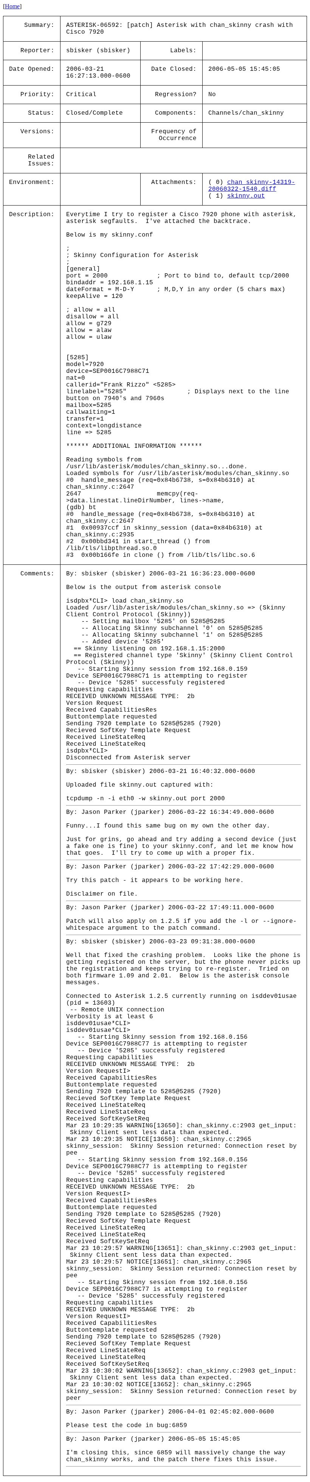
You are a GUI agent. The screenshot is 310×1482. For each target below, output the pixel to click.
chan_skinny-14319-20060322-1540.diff (251, 186)
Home (12, 6)
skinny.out (246, 196)
